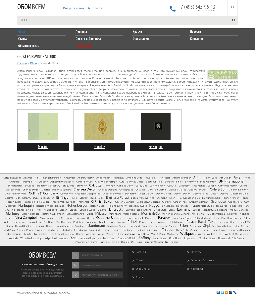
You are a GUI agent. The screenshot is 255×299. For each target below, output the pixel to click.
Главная (22, 63)
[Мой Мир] (231, 292)
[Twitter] (222, 292)
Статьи (140, 260)
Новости (196, 252)
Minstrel (43, 147)
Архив (139, 277)
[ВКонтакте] (218, 292)
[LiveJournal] (235, 292)
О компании (143, 268)
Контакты (197, 268)
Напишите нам (91, 265)
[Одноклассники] (227, 292)
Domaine (99, 147)
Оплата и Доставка (202, 260)
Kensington (156, 147)
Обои (31, 7)
